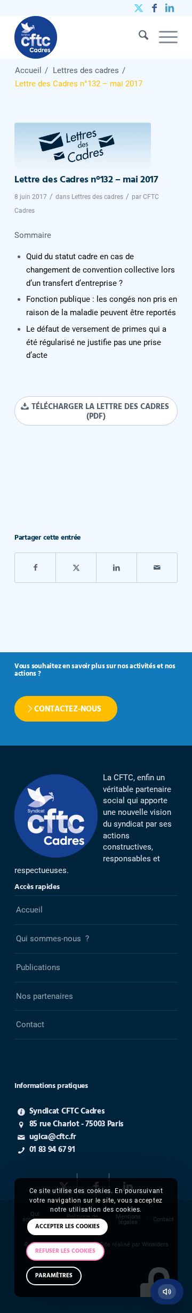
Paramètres (54, 1275)
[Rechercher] (138, 37)
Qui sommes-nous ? (52, 938)
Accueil (29, 910)
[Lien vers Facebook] (154, 8)
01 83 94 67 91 (52, 1149)
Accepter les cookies (67, 1226)
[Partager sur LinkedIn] (117, 567)
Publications (38, 967)
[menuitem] (138, 37)
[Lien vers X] (139, 8)
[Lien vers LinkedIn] (170, 8)
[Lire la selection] (166, 1291)
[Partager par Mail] (157, 567)
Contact (30, 1024)
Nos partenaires (44, 996)
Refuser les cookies (65, 1251)
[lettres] (82, 146)
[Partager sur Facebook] (35, 567)
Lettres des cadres (97, 197)
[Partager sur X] (76, 567)
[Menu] (163, 37)
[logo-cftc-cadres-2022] (79, 37)
